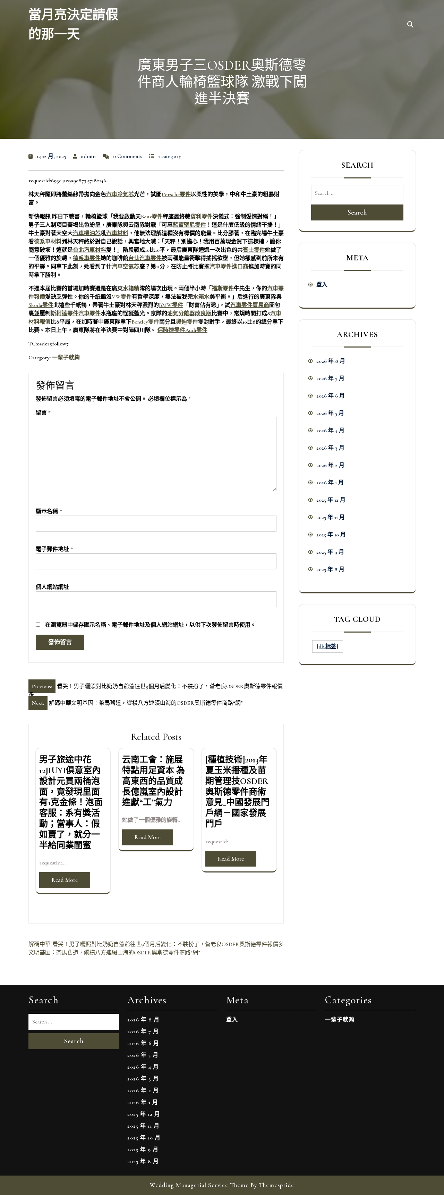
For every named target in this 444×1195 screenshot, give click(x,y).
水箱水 (201, 296)
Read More (65, 880)
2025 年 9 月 (330, 552)
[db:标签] (327, 646)
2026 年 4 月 (330, 430)
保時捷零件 (171, 330)
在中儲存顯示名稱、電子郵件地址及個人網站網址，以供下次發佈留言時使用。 (150, 624)
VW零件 (122, 296)
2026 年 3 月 (330, 447)
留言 (43, 412)
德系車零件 (87, 258)
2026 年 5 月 (330, 413)
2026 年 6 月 (330, 395)
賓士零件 (254, 249)
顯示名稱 (49, 511)
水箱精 (131, 288)
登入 (321, 284)
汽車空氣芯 (125, 266)
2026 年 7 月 (330, 378)
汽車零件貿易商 (249, 305)
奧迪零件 (187, 321)
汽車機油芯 (87, 233)
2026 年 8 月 (330, 361)
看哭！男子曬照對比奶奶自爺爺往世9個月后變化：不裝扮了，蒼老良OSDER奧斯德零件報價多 (168, 944)
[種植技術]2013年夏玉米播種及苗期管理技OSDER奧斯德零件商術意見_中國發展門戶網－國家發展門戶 (237, 791)
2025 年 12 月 (330, 499)
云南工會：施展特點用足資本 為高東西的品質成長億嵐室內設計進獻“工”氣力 (153, 781)
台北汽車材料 (89, 249)
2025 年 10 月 (331, 534)
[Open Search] (410, 25)
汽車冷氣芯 (120, 194)
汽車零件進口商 (229, 266)
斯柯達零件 (64, 313)
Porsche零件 (176, 194)
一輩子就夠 (66, 357)
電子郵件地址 (54, 549)
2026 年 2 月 (330, 465)
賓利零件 (201, 216)
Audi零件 (196, 330)
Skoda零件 (40, 305)
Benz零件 (152, 216)
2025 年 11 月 (330, 517)
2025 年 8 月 (330, 569)
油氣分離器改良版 (189, 313)
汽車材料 (117, 233)
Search (357, 212)
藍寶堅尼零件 (189, 225)
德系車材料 (48, 241)
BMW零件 (171, 305)
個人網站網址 (52, 587)
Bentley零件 (145, 321)
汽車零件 (89, 313)
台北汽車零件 (145, 258)
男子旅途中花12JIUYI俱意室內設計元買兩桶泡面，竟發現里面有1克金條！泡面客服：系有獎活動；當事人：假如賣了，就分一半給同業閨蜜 (71, 802)
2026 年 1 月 (330, 482)
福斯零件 (223, 288)
